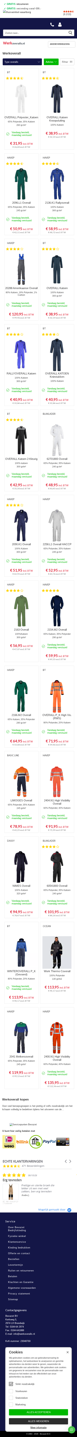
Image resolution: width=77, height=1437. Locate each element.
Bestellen (13, 1259)
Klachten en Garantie (20, 1282)
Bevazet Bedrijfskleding (20, 24)
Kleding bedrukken (19, 1247)
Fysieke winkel (17, 1236)
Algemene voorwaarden (22, 1288)
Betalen (12, 1276)
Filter (65, 61)
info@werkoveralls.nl (24, 1334)
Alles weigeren (38, 1421)
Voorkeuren (21, 1391)
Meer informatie (38, 1427)
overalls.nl (14, 42)
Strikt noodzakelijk (25, 1384)
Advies (50, 61)
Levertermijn (15, 1265)
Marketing (20, 1404)
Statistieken (21, 1398)
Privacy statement (19, 1293)
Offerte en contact (19, 1253)
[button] (66, 1161)
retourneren (18, 4)
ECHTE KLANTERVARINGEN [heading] (23, 1161)
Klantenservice (17, 1242)
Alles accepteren (38, 1412)
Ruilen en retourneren (21, 1270)
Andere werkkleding (60, 44)
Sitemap (13, 1299)
